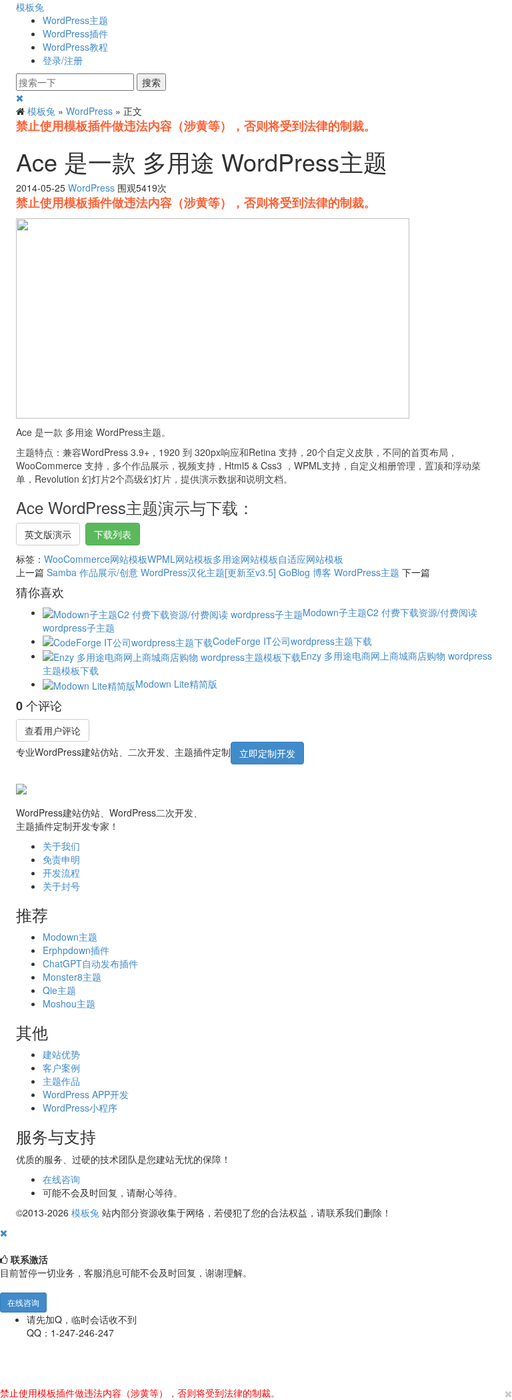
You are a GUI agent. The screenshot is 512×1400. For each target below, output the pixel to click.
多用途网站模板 (245, 558)
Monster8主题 (72, 976)
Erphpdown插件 (76, 950)
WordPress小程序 (80, 1107)
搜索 (151, 82)
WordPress (89, 111)
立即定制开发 (267, 753)
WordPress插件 (75, 33)
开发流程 (61, 872)
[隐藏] (3, 1232)
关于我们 (61, 846)
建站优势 (61, 1054)
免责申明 (61, 859)
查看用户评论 (53, 730)
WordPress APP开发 (86, 1094)
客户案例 (61, 1067)
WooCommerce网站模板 (95, 558)
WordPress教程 (75, 46)
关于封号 (61, 886)
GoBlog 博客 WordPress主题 (339, 572)
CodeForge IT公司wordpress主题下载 (292, 641)
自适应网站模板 (310, 558)
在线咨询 (61, 1179)
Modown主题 (70, 936)
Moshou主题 (69, 1003)
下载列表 (112, 534)
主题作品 (61, 1081)
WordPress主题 (75, 20)
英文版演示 (48, 534)
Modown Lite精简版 (176, 683)
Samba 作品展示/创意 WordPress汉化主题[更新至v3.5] (161, 572)
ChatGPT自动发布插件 (90, 963)
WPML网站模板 (180, 558)
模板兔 (30, 6)
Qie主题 (59, 990)
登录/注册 (63, 60)
